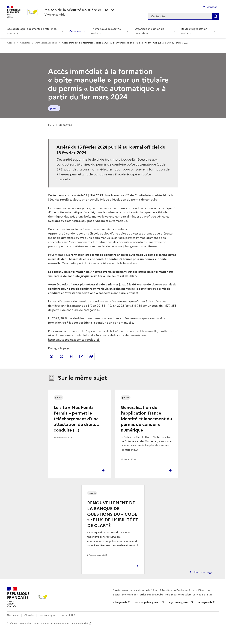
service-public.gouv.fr (148, 602)
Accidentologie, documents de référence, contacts (32, 31)
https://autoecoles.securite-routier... (72, 339)
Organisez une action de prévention (149, 31)
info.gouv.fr (120, 602)
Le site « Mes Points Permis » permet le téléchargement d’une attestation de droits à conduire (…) (77, 418)
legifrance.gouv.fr (179, 602)
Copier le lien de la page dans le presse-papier (91, 356)
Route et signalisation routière (194, 31)
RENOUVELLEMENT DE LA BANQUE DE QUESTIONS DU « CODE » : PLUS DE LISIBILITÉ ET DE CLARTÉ (112, 514)
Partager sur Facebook (51, 356)
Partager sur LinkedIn (71, 356)
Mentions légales (48, 615)
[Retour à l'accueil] (43, 597)
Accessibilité (68, 615)
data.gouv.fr (205, 602)
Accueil (11, 42)
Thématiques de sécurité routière (106, 31)
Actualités (75, 31)
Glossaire (29, 615)
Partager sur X (61, 356)
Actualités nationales (46, 42)
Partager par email (81, 356)
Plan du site (13, 615)
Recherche (215, 16)
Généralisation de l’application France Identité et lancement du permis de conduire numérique (146, 418)
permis (54, 108)
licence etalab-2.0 (79, 623)
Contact (212, 7)
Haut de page (202, 572)
